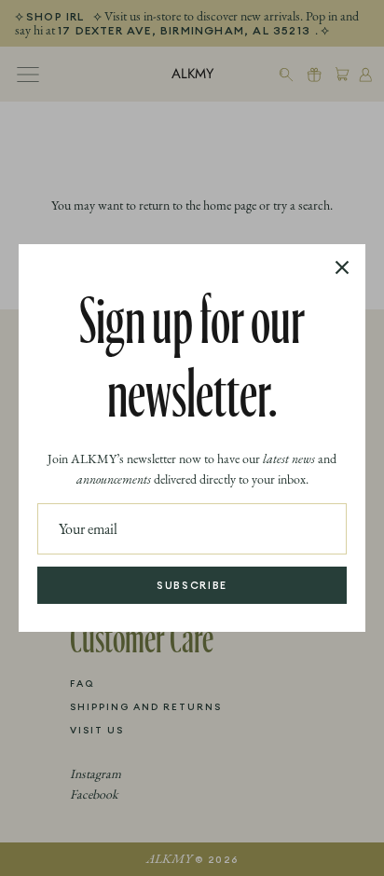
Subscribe (192, 585)
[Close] (342, 267)
